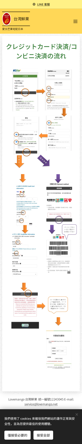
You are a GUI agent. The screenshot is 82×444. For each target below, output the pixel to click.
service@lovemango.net (41, 404)
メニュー (75, 21)
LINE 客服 (43, 4)
